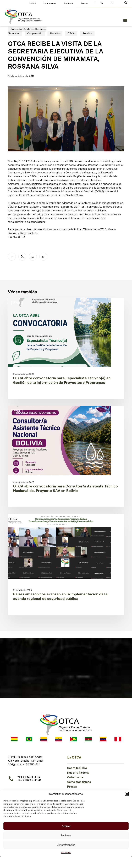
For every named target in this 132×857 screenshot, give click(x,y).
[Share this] (12, 257)
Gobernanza (75, 777)
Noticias (55, 33)
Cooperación (34, 33)
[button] (127, 794)
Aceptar (66, 826)
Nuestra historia (78, 772)
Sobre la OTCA (77, 768)
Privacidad (66, 852)
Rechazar (66, 835)
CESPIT (18, 519)
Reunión (87, 33)
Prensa (72, 786)
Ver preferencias (66, 844)
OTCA (71, 33)
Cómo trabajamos (79, 782)
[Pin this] (43, 257)
